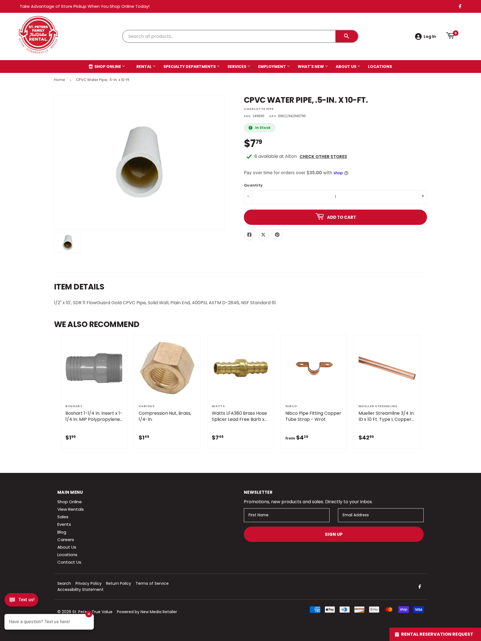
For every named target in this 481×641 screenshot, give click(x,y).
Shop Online (108, 66)
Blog (61, 532)
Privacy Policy (88, 583)
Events (64, 524)
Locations (380, 66)
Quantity (253, 185)
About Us (346, 66)
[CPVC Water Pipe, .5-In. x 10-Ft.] (68, 243)
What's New (311, 66)
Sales (62, 517)
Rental (144, 66)
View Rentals (70, 509)
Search (64, 583)
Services (237, 66)
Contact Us (69, 562)
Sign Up (334, 534)
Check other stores (323, 156)
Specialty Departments (190, 66)
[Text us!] (21, 601)
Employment (272, 66)
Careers (65, 539)
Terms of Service (152, 583)
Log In (430, 36)
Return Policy (118, 583)
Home (59, 79)
